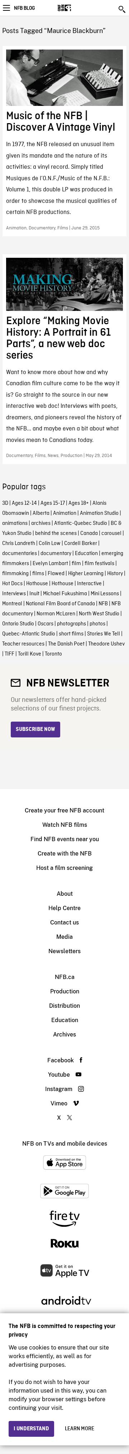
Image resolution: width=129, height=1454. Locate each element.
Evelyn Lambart (50, 563)
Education (86, 553)
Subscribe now (35, 729)
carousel (111, 533)
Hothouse (37, 583)
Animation (64, 513)
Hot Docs (12, 583)
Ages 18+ (78, 503)
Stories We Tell (103, 634)
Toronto (53, 654)
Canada (89, 533)
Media (64, 936)
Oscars (45, 624)
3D (5, 503)
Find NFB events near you (64, 839)
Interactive (89, 583)
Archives (64, 1034)
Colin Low (50, 543)
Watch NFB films (64, 824)
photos (97, 624)
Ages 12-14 (24, 503)
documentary (55, 553)
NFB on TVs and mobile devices (64, 1143)
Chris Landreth (18, 543)
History (115, 573)
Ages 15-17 (52, 503)
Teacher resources (23, 644)
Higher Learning (86, 573)
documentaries (19, 553)
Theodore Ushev (106, 644)
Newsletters (64, 951)
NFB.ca (65, 977)
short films (71, 634)
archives (41, 523)
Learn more (79, 1429)
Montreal (12, 603)
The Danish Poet (66, 644)
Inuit (34, 593)
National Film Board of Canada (60, 603)
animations (15, 523)
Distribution (64, 1005)
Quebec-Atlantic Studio (28, 634)
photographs (71, 624)
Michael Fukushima (65, 593)
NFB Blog (24, 8)
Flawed (56, 573)
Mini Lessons (105, 593)
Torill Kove (29, 654)
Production (64, 991)
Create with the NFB (65, 853)
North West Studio (99, 614)
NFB (103, 603)
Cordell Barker (80, 543)
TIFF (9, 654)
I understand (31, 1429)
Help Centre (64, 908)
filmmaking (15, 573)
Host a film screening (64, 868)
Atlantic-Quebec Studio (80, 523)
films (38, 573)
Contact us (64, 922)
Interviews (14, 593)
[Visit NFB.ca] (76, 8)
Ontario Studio (18, 624)
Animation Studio (99, 513)
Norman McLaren (56, 614)
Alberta (41, 513)
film (76, 563)
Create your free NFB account (64, 810)
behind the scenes (56, 533)
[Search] (122, 9)
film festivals (99, 563)
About (65, 893)
